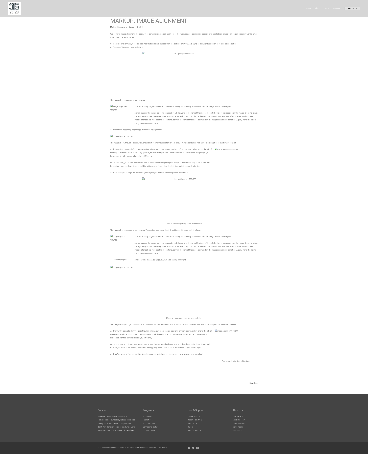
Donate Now (128, 430)
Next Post (255, 383)
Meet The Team (239, 420)
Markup (113, 27)
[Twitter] (193, 448)
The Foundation (239, 423)
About (317, 8)
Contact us (237, 430)
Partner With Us (194, 416)
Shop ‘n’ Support (194, 430)
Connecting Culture (150, 427)
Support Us (192, 423)
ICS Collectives (149, 423)
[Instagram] (197, 448)
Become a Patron (195, 420)
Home (308, 8)
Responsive (122, 27)
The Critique (148, 420)
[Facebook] (189, 448)
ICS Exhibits (147, 416)
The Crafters (238, 416)
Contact (336, 8)
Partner (327, 8)
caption (195, 224)
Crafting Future (149, 430)
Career (190, 427)
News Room (238, 427)
